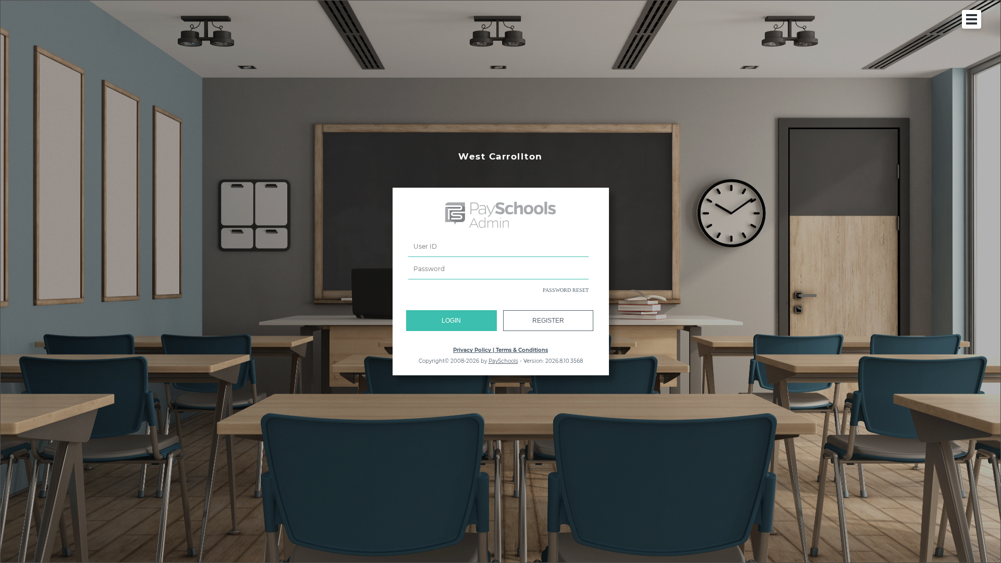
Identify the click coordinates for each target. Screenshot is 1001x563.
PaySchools (503, 361)
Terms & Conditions (522, 350)
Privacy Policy (472, 350)
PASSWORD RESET (566, 290)
